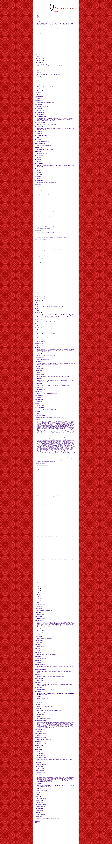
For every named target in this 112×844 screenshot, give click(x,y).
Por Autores (39, 15)
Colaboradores (40, 16)
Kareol (38, 17)
